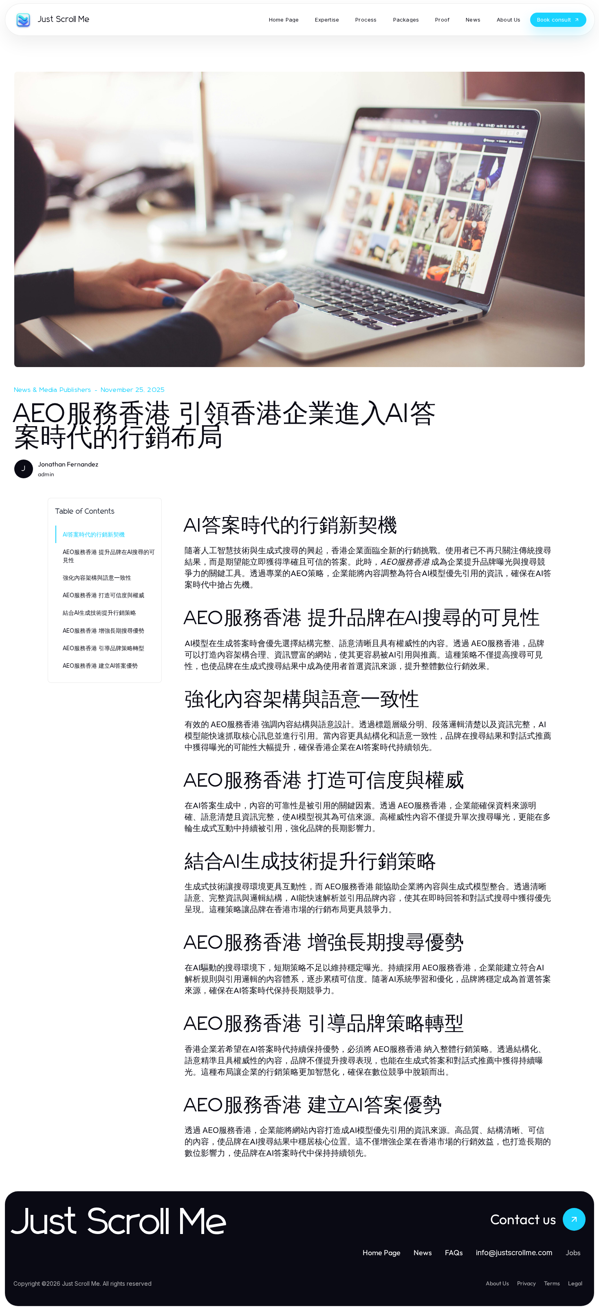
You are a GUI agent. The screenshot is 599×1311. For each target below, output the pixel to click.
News (423, 1252)
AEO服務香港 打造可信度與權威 (103, 595)
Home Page (382, 1252)
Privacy (526, 1283)
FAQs (454, 1252)
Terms (552, 1283)
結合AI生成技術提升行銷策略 (99, 612)
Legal (575, 1283)
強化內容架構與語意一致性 (97, 577)
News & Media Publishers (53, 390)
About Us (497, 1283)
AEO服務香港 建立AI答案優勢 (100, 665)
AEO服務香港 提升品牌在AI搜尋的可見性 (109, 555)
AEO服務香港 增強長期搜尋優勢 (103, 630)
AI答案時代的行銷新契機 (94, 534)
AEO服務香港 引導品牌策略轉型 (103, 648)
